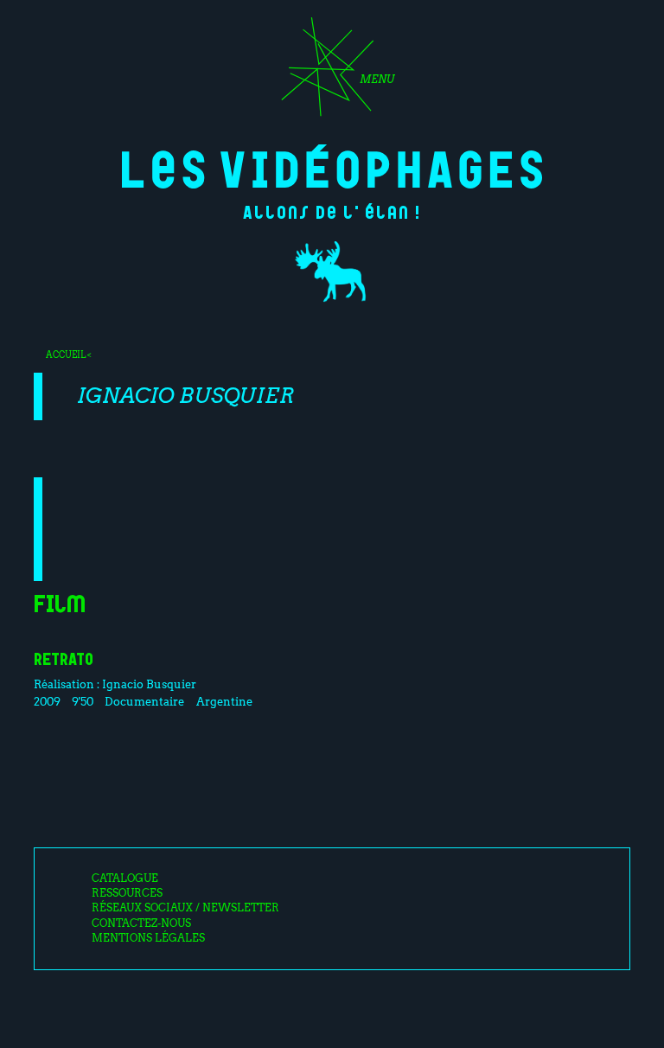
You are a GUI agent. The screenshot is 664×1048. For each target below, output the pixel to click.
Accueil (66, 354)
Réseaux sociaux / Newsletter (185, 908)
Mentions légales (148, 938)
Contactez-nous (141, 923)
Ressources (127, 893)
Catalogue (125, 878)
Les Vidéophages (332, 166)
